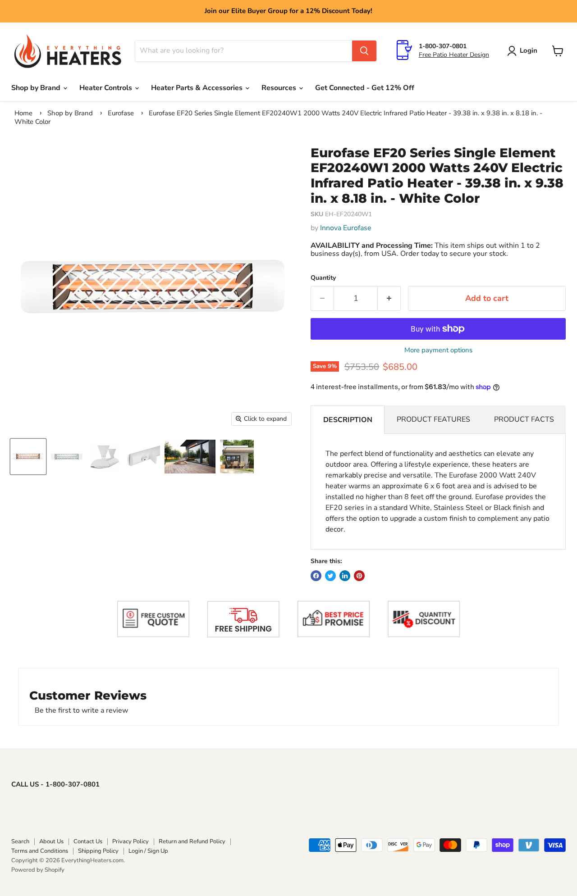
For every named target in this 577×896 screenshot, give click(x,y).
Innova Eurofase (345, 228)
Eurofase (121, 113)
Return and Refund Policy (192, 841)
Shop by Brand (36, 88)
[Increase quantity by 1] (389, 298)
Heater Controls (106, 88)
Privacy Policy (130, 841)
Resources (279, 88)
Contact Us (87, 841)
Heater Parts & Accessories (197, 88)
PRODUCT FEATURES (433, 419)
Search (20, 841)
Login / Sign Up (148, 851)
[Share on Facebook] (316, 575)
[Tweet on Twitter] (330, 575)
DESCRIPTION (347, 420)
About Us (51, 841)
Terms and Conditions (39, 851)
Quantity (323, 278)
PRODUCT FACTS (524, 419)
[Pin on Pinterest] (359, 575)
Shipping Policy (98, 851)
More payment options (438, 350)
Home (23, 113)
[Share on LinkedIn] (344, 575)
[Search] (364, 51)
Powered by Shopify (37, 870)
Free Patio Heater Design (454, 54)
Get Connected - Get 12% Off (364, 88)
